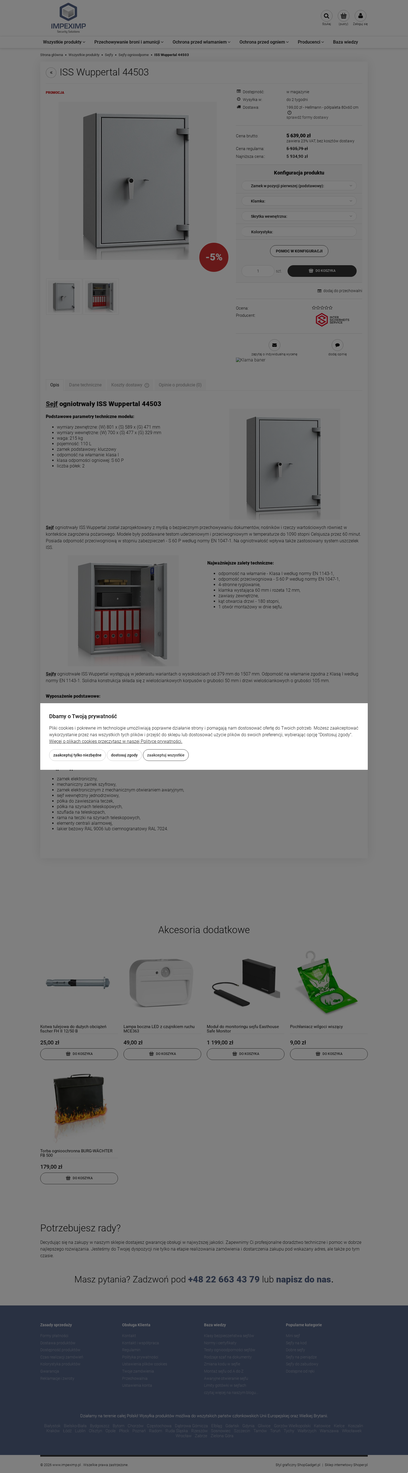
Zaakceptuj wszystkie (166, 755)
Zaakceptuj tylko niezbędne (77, 755)
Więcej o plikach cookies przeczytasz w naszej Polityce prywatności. (115, 741)
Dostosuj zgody (124, 755)
